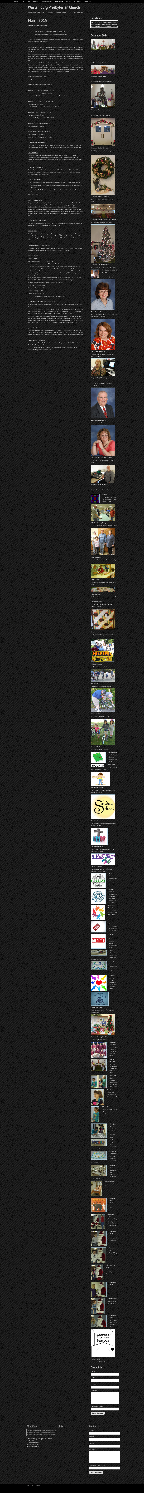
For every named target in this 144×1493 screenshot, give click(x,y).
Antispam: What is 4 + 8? (99, 1406)
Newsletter (59, 1)
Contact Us (87, 1)
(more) (104, 63)
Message (94, 1391)
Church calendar (46, 1)
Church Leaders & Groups (29, 1)
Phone (93, 1384)
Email (93, 1378)
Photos (68, 1)
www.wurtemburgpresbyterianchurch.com (39, 350)
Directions (77, 1)
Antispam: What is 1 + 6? (97, 1465)
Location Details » (96, 30)
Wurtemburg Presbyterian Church (54, 7)
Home (16, 1)
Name (93, 1371)
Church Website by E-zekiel (32, 1485)
